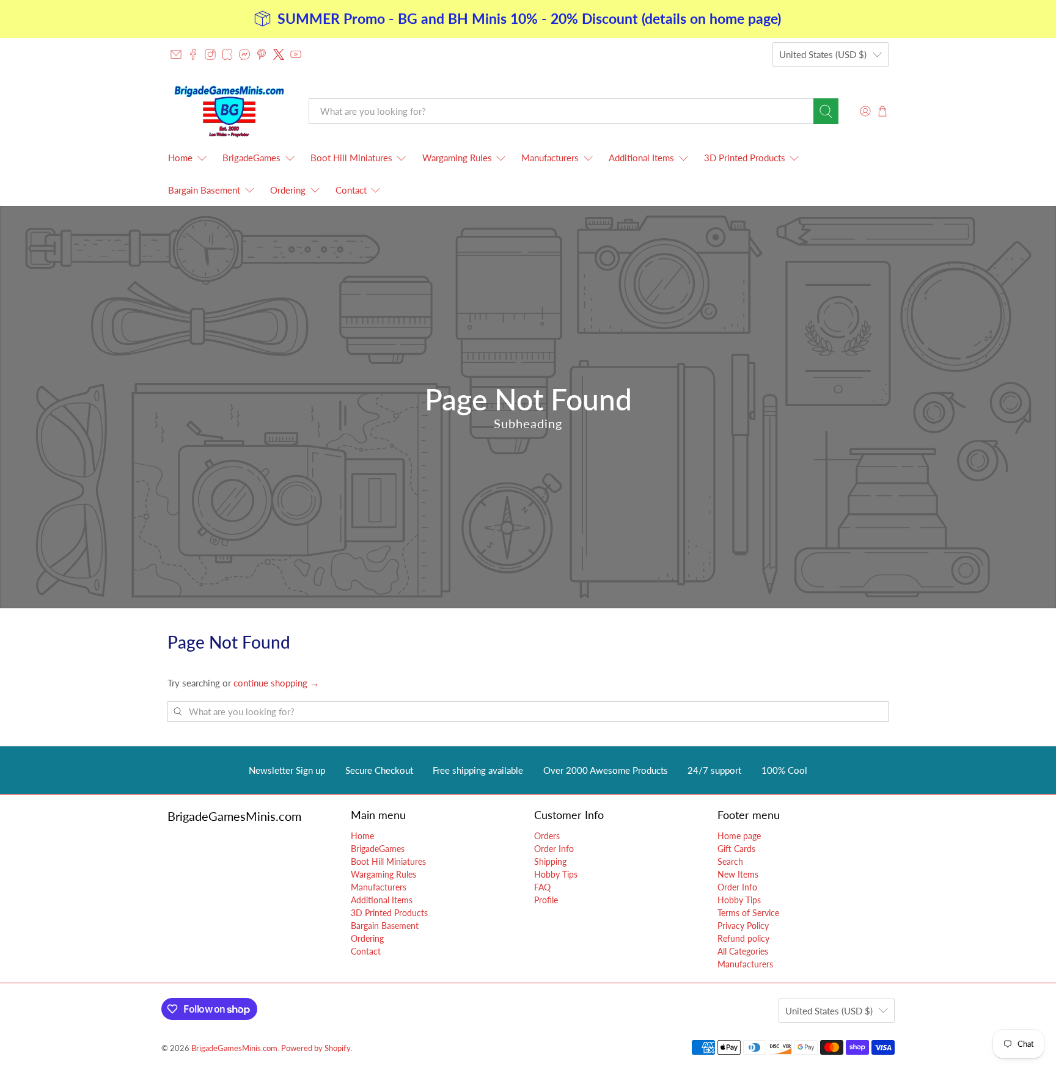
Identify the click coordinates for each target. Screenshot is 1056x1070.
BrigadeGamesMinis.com (234, 1048)
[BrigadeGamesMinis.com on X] (278, 54)
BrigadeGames (251, 157)
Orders (547, 836)
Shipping (550, 861)
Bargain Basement (204, 189)
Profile (546, 900)
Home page (739, 836)
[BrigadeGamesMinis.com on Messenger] (244, 54)
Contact (351, 189)
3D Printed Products (744, 157)
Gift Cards (736, 848)
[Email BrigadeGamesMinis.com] (176, 54)
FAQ (542, 887)
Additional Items (641, 157)
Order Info (554, 848)
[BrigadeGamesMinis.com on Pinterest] (261, 54)
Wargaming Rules (457, 157)
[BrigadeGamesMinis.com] (229, 111)
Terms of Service (748, 913)
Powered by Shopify (316, 1048)
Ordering (288, 189)
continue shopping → (276, 682)
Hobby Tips (556, 874)
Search (730, 861)
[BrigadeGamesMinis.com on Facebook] (193, 54)
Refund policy (743, 938)
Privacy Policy (743, 925)
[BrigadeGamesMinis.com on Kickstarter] (227, 54)
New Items (737, 874)
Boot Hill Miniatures (351, 157)
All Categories (742, 951)
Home (180, 157)
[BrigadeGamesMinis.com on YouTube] (295, 54)
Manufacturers (550, 157)
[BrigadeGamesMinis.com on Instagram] (210, 54)
